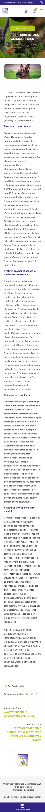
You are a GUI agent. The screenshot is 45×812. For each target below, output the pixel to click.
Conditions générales (23, 789)
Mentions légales (23, 786)
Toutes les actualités (22, 20)
